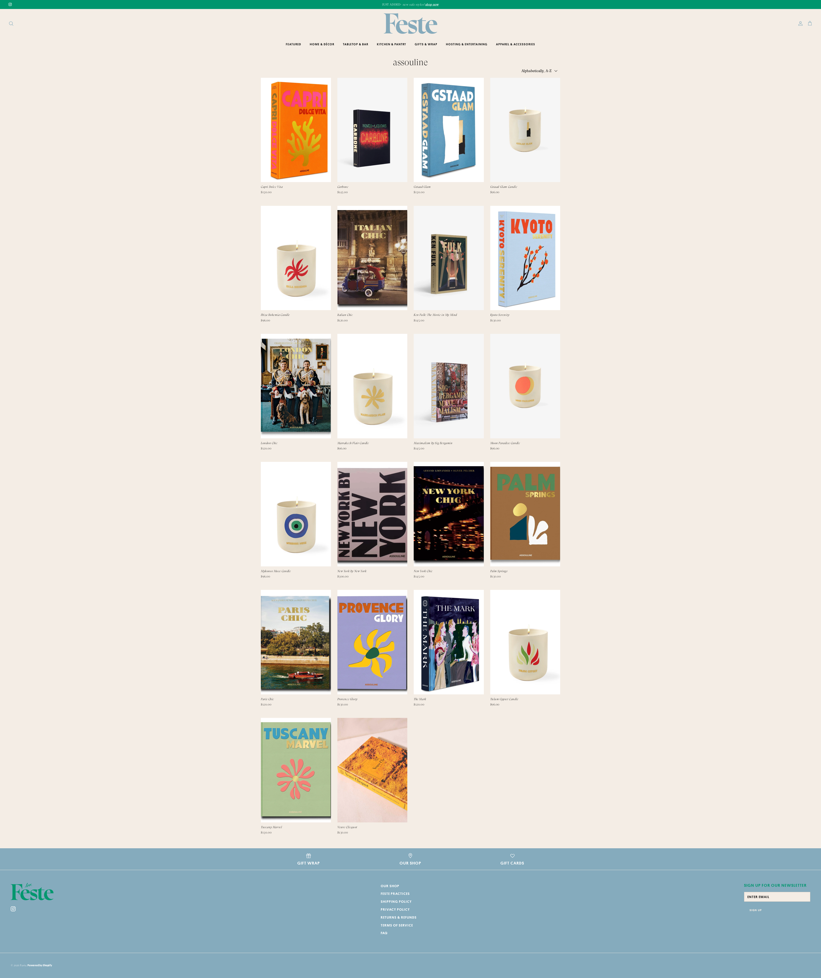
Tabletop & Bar (355, 44)
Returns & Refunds (399, 917)
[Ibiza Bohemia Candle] (296, 258)
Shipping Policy (396, 901)
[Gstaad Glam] (449, 130)
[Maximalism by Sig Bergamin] (449, 386)
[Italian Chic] (372, 258)
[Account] (799, 23)
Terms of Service (397, 925)
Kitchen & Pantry (391, 44)
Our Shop (390, 886)
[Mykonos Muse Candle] (296, 514)
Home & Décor (322, 44)
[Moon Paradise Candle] (525, 386)
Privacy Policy (395, 909)
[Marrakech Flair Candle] (372, 386)
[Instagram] (10, 4)
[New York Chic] (449, 514)
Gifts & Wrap (426, 44)
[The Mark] (449, 642)
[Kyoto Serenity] (525, 258)
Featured (293, 44)
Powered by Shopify (40, 965)
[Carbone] (372, 130)
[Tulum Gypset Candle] (525, 642)
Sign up (756, 910)
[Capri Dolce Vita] (296, 130)
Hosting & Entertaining (466, 44)
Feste (23, 965)
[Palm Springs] (525, 514)
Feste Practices (395, 894)
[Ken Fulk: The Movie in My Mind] (449, 258)
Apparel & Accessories (515, 44)
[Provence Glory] (372, 642)
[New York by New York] (372, 514)
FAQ (384, 933)
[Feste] (410, 23)
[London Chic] (296, 386)
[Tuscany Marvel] (296, 770)
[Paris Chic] (296, 642)
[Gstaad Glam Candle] (525, 130)
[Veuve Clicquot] (372, 770)
